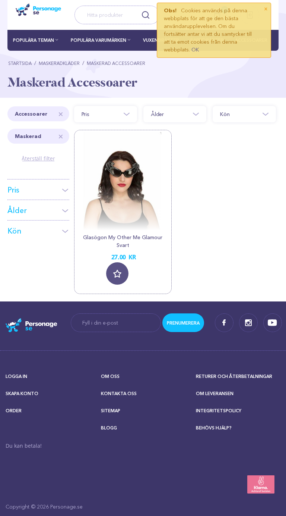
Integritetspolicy (218, 410)
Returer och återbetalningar (234, 376)
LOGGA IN (16, 376)
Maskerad (28, 136)
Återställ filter (38, 158)
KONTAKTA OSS (119, 393)
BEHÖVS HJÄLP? (214, 428)
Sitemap (110, 410)
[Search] (146, 15)
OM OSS (110, 376)
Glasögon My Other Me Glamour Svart (122, 241)
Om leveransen (214, 393)
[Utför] (183, 322)
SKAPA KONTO (22, 393)
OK (195, 49)
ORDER (14, 410)
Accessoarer (31, 113)
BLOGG (109, 428)
